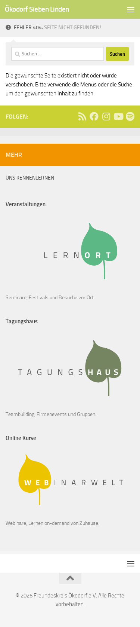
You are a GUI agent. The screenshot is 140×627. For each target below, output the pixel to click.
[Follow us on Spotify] (129, 116)
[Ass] (82, 116)
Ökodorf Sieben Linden (37, 9)
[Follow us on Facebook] (94, 116)
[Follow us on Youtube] (117, 116)
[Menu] (130, 9)
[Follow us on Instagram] (106, 116)
